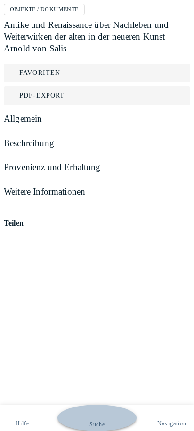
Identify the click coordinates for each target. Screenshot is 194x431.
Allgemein (23, 118)
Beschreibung (29, 143)
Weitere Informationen (44, 191)
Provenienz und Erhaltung (52, 167)
